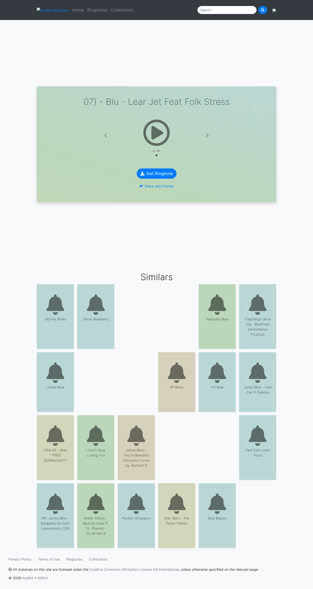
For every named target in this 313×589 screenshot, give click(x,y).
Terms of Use (49, 559)
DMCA (43, 578)
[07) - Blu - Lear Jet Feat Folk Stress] (156, 132)
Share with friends (159, 186)
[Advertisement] (156, 53)
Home (78, 10)
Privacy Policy (20, 559)
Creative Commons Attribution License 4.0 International (134, 569)
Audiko (28, 578)
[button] (106, 135)
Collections (122, 10)
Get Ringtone (159, 173)
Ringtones (97, 10)
